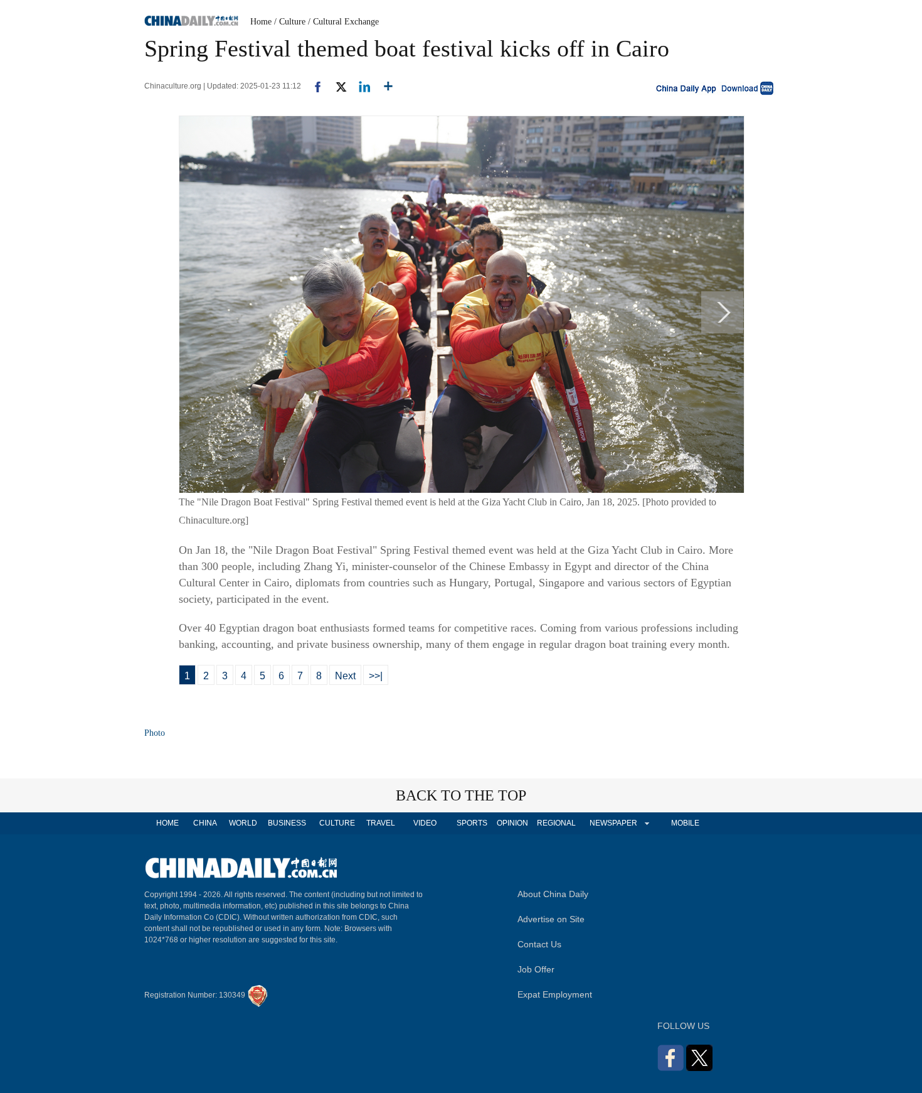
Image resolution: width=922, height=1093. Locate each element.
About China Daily (552, 894)
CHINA (205, 823)
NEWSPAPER (613, 823)
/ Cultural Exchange (343, 21)
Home (261, 21)
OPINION (512, 823)
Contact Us (539, 944)
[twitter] (336, 86)
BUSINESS (287, 823)
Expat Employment (554, 994)
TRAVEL (380, 823)
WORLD (243, 823)
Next (345, 675)
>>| (376, 675)
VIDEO (425, 823)
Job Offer (535, 969)
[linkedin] (360, 86)
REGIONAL (556, 823)
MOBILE (685, 823)
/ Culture (289, 21)
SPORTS (472, 823)
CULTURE (337, 823)
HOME (167, 823)
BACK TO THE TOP (461, 795)
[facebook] (313, 86)
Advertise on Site (551, 919)
